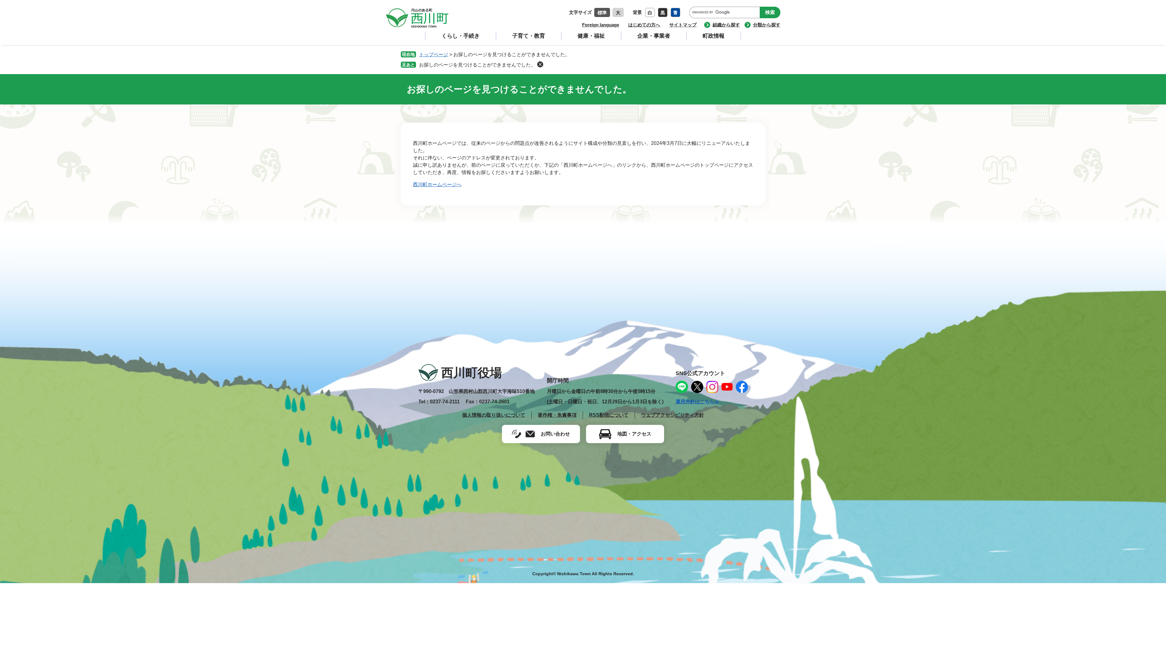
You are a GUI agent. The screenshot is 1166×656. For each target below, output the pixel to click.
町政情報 (713, 36)
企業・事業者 (653, 36)
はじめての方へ (644, 24)
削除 (540, 64)
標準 (602, 12)
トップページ (433, 54)
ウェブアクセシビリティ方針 (672, 415)
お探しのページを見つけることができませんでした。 (477, 64)
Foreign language (600, 24)
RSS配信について (609, 415)
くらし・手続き (461, 36)
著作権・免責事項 (557, 415)
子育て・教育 (528, 36)
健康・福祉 (591, 36)
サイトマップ (683, 24)
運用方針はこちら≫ (697, 401)
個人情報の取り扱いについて (493, 415)
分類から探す (766, 24)
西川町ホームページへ (437, 184)
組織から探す (726, 24)
